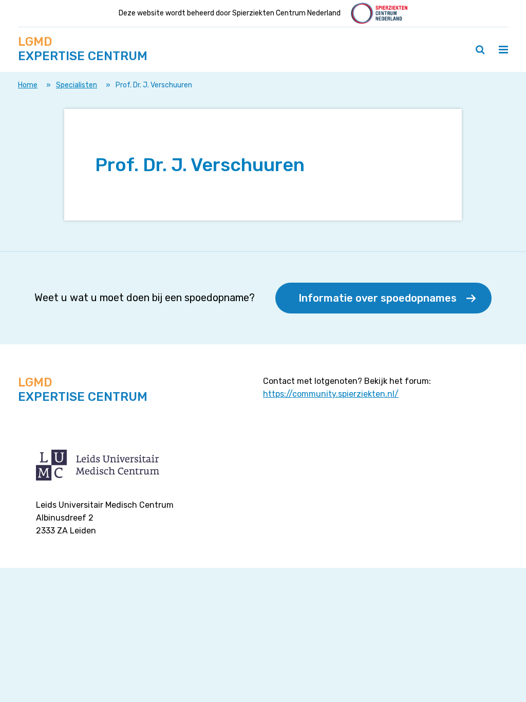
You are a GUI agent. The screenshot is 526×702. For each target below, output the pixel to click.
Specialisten (76, 85)
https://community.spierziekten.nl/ (331, 394)
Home (27, 85)
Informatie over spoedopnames (377, 298)
